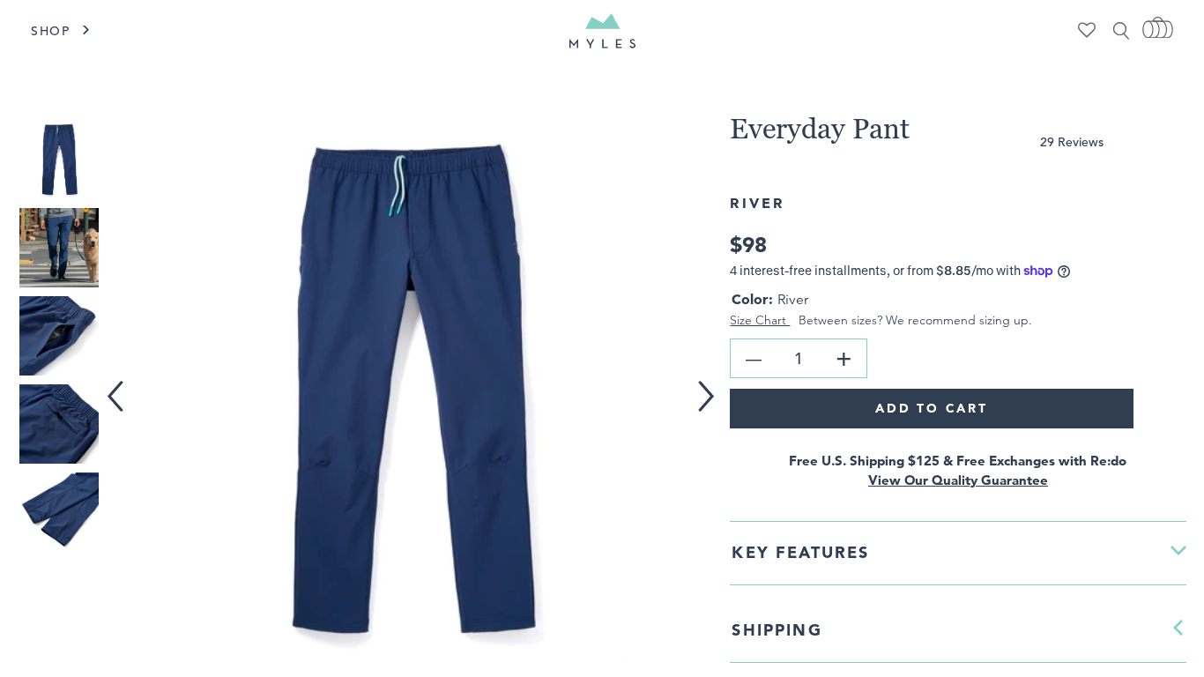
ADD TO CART (931, 408)
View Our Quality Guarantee (958, 480)
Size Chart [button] (760, 320)
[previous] (119, 385)
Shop (51, 31)
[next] (713, 385)
